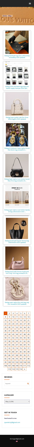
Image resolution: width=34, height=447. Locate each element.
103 (21, 362)
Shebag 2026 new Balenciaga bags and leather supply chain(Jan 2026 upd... (17, 87)
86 (9, 355)
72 (9, 348)
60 (17, 341)
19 (21, 320)
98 (28, 359)
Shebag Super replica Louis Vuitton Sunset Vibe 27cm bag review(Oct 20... (17, 180)
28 (28, 324)
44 (9, 334)
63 (28, 341)
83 (25, 352)
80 (13, 352)
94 (13, 359)
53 (17, 338)
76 (25, 348)
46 (17, 334)
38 (13, 331)
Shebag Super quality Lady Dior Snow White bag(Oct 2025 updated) (17, 118)
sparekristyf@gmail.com (12, 422)
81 (17, 352)
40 (21, 331)
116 (21, 369)
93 (9, 359)
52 (13, 338)
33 (21, 327)
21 (28, 320)
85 (5, 355)
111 (24, 366)
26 (21, 324)
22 (5, 324)
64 (5, 345)
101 (13, 362)
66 (13, 345)
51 (9, 338)
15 (5, 320)
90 (25, 355)
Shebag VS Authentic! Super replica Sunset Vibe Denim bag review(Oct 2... (17, 149)
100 (9, 362)
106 (5, 366)
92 (5, 359)
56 (28, 338)
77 (28, 348)
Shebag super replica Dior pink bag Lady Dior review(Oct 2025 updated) (17, 303)
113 (9, 369)
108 (13, 366)
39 (17, 331)
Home (5, 16)
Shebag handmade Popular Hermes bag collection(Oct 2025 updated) (17, 241)
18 (17, 320)
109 (17, 366)
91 (28, 355)
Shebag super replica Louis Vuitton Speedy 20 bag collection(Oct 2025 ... (17, 210)
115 (17, 369)
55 (25, 338)
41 (25, 331)
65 (9, 345)
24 (13, 324)
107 (9, 366)
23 (9, 324)
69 (25, 345)
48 (25, 334)
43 (5, 334)
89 (21, 355)
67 (17, 345)
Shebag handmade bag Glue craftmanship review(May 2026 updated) (17, 56)
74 (17, 348)
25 (17, 324)
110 (21, 366)
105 (28, 362)
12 (21, 317)
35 (28, 327)
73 (13, 348)
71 (5, 348)
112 (28, 366)
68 (21, 345)
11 (17, 317)
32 (17, 327)
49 (28, 334)
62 (25, 341)
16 (9, 320)
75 (21, 348)
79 (9, 352)
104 (24, 362)
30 (9, 327)
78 (5, 352)
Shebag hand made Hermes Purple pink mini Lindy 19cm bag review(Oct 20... (17, 272)
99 (5, 362)
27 (25, 324)
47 (21, 334)
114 (13, 369)
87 (13, 355)
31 (13, 327)
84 (28, 352)
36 (5, 331)
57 (5, 341)
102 (17, 362)
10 (13, 317)
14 (28, 317)
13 (25, 317)
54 (21, 338)
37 (9, 331)
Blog (9, 16)
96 (21, 359)
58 (9, 341)
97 (25, 359)
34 (25, 327)
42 (28, 331)
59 (13, 341)
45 (13, 334)
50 (5, 338)
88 (17, 355)
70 (28, 345)
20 (25, 320)
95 (17, 359)
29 (5, 327)
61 (21, 341)
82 (21, 352)
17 (13, 320)
